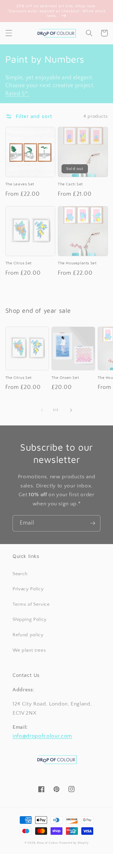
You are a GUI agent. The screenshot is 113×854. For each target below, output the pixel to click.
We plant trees (29, 650)
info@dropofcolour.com (42, 736)
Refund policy (28, 635)
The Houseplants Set (77, 263)
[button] (8, 33)
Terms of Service (31, 604)
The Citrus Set (18, 263)
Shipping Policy (30, 619)
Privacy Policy (28, 589)
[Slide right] (71, 410)
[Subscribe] (92, 523)
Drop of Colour (47, 842)
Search (20, 573)
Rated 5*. (17, 94)
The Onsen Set (65, 377)
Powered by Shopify (74, 842)
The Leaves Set (19, 184)
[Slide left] (42, 410)
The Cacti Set (70, 184)
